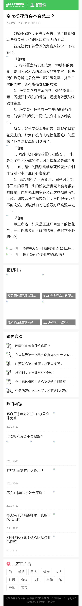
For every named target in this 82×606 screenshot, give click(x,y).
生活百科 (38, 5)
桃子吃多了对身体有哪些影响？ (44, 254)
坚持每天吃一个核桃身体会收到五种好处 (50, 248)
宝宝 (24, 588)
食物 (24, 580)
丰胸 (49, 580)
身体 (12, 588)
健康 (46, 572)
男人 (34, 572)
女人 (59, 572)
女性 (37, 580)
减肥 (21, 572)
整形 (12, 580)
